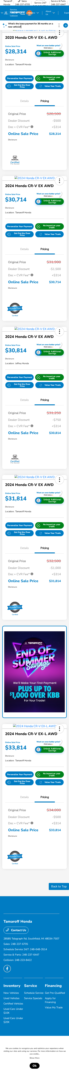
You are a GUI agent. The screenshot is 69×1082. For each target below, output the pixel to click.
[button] (59, 32)
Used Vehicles (11, 998)
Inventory (11, 985)
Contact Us (18, 930)
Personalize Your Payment (19, 78)
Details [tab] (24, 101)
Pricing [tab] (44, 101)
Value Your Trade (53, 86)
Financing (53, 985)
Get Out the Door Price (22, 86)
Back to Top (59, 886)
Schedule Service (33, 993)
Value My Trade (54, 1007)
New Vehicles (11, 993)
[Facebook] (7, 968)
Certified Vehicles (13, 1003)
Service (30, 985)
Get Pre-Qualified (55, 993)
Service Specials (33, 998)
